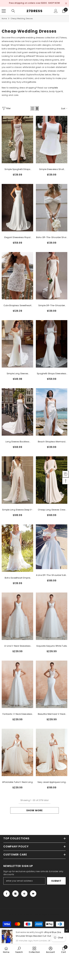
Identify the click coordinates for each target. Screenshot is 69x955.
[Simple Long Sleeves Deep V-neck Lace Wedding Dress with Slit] (17, 479)
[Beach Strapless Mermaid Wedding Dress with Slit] (51, 411)
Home (4, 18)
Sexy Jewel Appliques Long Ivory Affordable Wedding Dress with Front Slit (52, 782)
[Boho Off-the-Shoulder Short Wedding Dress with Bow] (51, 207)
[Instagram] (15, 893)
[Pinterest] (24, 893)
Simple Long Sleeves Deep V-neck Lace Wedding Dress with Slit (17, 509)
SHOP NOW (58, 3)
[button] (32, 108)
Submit (56, 880)
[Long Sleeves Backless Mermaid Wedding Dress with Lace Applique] (17, 411)
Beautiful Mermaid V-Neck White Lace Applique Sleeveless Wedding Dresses (51, 713)
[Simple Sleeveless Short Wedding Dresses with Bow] (51, 139)
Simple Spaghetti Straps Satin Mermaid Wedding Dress (17, 169)
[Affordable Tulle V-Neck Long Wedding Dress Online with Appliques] (17, 752)
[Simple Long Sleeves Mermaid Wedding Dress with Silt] (17, 343)
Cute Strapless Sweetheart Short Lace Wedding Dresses (17, 305)
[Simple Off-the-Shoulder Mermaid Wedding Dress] (51, 275)
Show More (34, 810)
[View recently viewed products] (65, 474)
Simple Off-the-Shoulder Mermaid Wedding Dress (51, 305)
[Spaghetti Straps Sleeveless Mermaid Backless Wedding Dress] (51, 343)
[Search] (13, 10)
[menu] (4, 10)
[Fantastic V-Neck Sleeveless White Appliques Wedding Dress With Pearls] (17, 684)
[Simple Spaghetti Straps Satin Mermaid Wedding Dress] (17, 139)
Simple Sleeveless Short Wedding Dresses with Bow (51, 169)
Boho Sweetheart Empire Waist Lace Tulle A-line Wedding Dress (17, 577)
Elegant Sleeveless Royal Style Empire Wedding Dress (17, 237)
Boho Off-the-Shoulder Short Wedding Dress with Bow (51, 237)
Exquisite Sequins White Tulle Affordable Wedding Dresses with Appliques (52, 645)
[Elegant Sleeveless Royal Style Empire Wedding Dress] (17, 207)
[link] (19, 949)
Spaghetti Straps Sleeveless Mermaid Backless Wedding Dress (52, 373)
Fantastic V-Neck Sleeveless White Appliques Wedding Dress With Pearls (17, 713)
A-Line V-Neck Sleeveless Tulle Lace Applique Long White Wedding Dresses (17, 645)
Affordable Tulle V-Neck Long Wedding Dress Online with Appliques (17, 782)
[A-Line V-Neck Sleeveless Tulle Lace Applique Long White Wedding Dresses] (17, 615)
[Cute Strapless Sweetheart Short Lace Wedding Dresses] (17, 275)
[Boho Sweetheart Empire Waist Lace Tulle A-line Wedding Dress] (17, 547)
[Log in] (56, 10)
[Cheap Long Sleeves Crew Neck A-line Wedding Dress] (51, 479)
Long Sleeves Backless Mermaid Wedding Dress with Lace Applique (17, 441)
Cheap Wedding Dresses (22, 18)
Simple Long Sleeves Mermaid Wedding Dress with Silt (17, 373)
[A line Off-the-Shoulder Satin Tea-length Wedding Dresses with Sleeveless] (51, 546)
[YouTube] (33, 893)
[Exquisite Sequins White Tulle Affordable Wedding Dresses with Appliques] (51, 615)
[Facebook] (6, 893)
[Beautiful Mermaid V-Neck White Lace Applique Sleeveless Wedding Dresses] (51, 684)
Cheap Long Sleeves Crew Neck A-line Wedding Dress (51, 509)
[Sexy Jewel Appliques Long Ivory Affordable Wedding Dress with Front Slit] (51, 752)
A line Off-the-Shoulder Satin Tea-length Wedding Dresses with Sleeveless (51, 575)
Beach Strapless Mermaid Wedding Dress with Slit (51, 441)
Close (66, 3)
